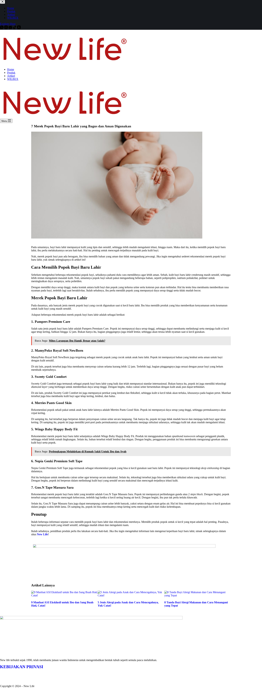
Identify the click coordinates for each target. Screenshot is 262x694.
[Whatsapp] (4, 673)
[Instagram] (14, 673)
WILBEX (12, 79)
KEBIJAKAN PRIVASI (21, 666)
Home (10, 69)
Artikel (11, 75)
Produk (11, 72)
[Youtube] (23, 673)
